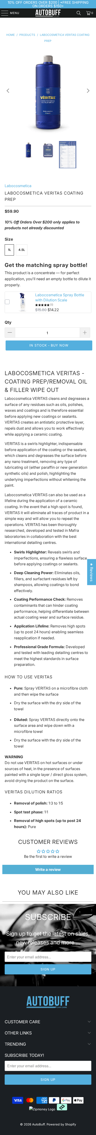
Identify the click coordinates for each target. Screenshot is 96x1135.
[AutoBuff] (48, 13)
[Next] (88, 90)
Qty (8, 322)
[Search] (78, 13)
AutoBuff (38, 1124)
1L (9, 250)
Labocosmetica (18, 185)
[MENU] (2, 13)
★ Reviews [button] (91, 572)
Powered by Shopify (61, 1124)
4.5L (21, 250)
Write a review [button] (48, 869)
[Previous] (8, 90)
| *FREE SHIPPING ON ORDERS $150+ (60, 4)
